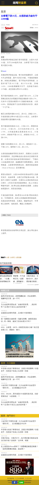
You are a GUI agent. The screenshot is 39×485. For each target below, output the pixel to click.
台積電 (12, 257)
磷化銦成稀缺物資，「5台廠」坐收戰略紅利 (6, 278)
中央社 (7, 30)
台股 (7, 257)
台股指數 (18, 257)
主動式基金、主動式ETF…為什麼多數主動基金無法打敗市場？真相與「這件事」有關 (32, 279)
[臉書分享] (15, 482)
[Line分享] (21, 482)
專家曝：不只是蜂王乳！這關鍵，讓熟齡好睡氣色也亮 (19, 279)
